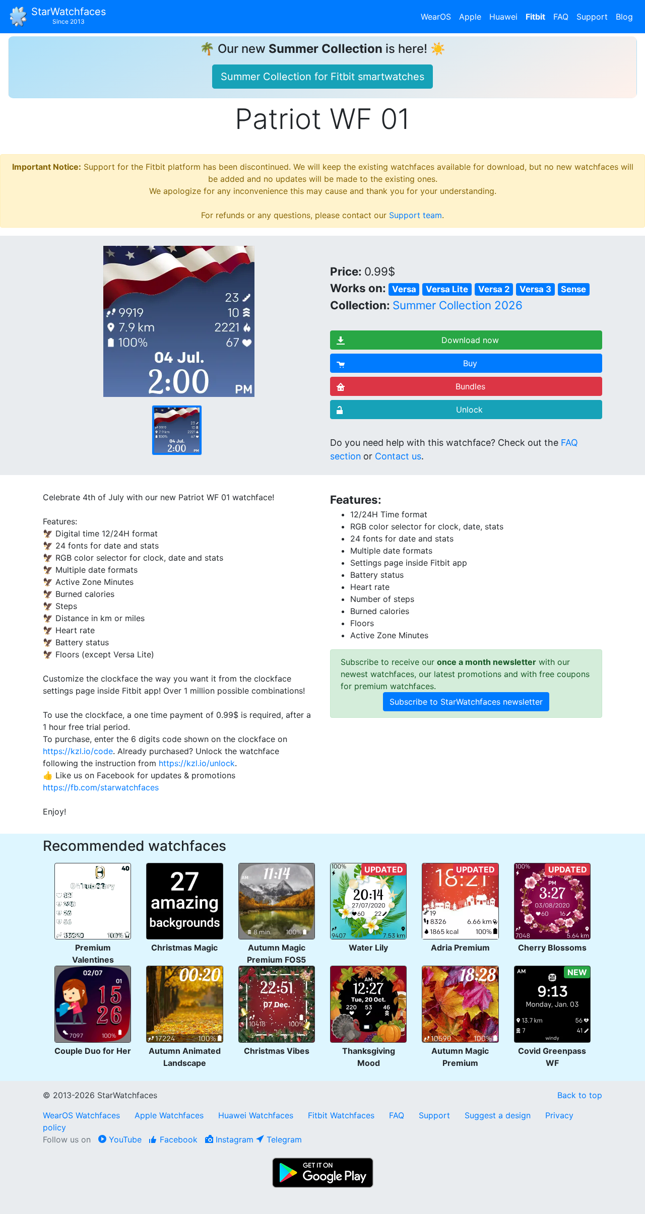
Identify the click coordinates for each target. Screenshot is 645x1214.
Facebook (177, 1139)
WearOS (436, 17)
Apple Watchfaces (170, 1115)
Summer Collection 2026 (458, 305)
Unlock (469, 409)
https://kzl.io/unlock (197, 763)
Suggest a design (498, 1115)
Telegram (283, 1139)
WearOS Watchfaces (82, 1115)
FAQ (560, 17)
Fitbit (535, 17)
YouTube (124, 1139)
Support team (415, 215)
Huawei (503, 17)
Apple (470, 17)
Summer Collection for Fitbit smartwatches (322, 77)
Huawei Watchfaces (255, 1115)
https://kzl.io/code (78, 751)
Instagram (233, 1139)
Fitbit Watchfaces (341, 1115)
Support (592, 17)
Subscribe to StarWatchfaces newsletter (466, 702)
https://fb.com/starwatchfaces (101, 787)
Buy (470, 363)
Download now (470, 340)
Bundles (470, 386)
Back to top (579, 1095)
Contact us (398, 456)
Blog (624, 17)
